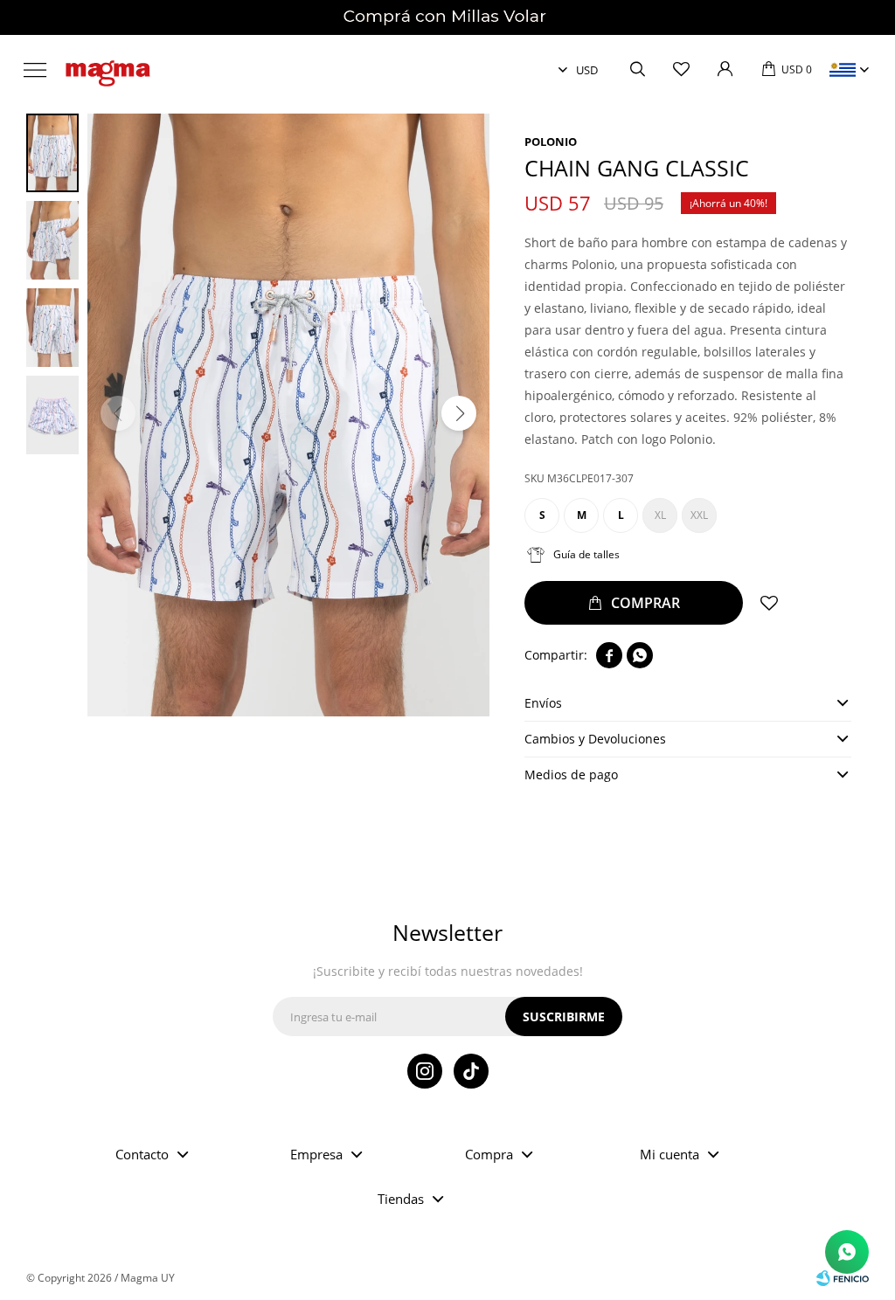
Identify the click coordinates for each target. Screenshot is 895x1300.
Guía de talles (586, 554)
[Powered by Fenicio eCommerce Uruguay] (842, 1278)
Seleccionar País (842, 70)
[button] (637, 70)
